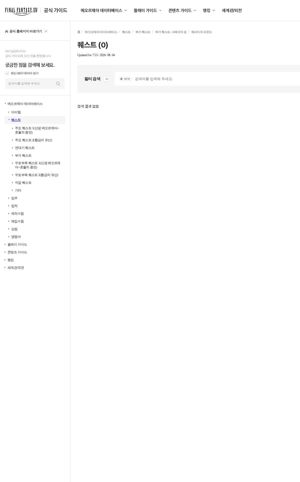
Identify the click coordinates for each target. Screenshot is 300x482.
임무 (14, 198)
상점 (14, 229)
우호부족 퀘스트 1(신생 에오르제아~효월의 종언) (37, 165)
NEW (127, 79)
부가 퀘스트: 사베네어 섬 (171, 31)
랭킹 (206, 10)
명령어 (16, 237)
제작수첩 (17, 213)
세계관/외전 (232, 10)
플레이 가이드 (145, 10)
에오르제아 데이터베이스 (101, 10)
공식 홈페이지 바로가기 (25, 31)
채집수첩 (17, 221)
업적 (14, 206)
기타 (18, 190)
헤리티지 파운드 (201, 31)
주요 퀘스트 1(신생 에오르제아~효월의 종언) (37, 130)
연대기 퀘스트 (24, 148)
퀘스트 (16, 120)
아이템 (16, 112)
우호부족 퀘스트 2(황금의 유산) (36, 175)
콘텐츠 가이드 (180, 10)
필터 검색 (92, 79)
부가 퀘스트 (23, 155)
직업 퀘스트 (23, 182)
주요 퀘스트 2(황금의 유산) (33, 140)
